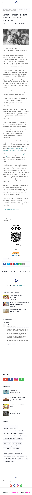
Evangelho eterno (16, 441)
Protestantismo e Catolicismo (15, 453)
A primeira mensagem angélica (10, 425)
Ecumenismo (19, 438)
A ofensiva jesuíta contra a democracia (16, 296)
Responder (9, 344)
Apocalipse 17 (14, 433)
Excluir (13, 344)
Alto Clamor (6, 433)
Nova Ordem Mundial (8, 451)
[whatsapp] (21, 379)
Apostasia (21, 433)
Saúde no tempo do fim (22, 456)
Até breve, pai (13, 390)
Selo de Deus (7, 458)
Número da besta (18, 451)
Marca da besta (16, 448)
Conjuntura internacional (9, 438)
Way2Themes (15, 492)
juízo (26, 458)
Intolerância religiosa (8, 446)
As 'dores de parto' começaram (18, 412)
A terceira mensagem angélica (10, 430)
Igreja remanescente (17, 443)
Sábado (21, 458)
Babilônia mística (22, 435)
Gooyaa (28, 492)
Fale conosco (21, 489)
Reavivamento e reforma (9, 456)
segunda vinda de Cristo (9, 461)
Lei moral (17, 446)
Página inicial (5, 9)
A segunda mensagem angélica (10, 428)
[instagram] (16, 379)
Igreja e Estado (7, 443)
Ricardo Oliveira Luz (8, 23)
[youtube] (5, 379)
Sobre (15, 489)
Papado (5, 453)
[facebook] (10, 379)
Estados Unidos (12, 9)
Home (10, 489)
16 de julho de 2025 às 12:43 (12, 326)
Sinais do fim (14, 458)
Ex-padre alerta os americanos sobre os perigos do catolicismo (19, 303)
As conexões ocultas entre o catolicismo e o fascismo (17, 398)
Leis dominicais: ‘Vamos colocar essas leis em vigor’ (18, 310)
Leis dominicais (7, 448)
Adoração (21, 430)
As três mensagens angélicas (10, 435)
